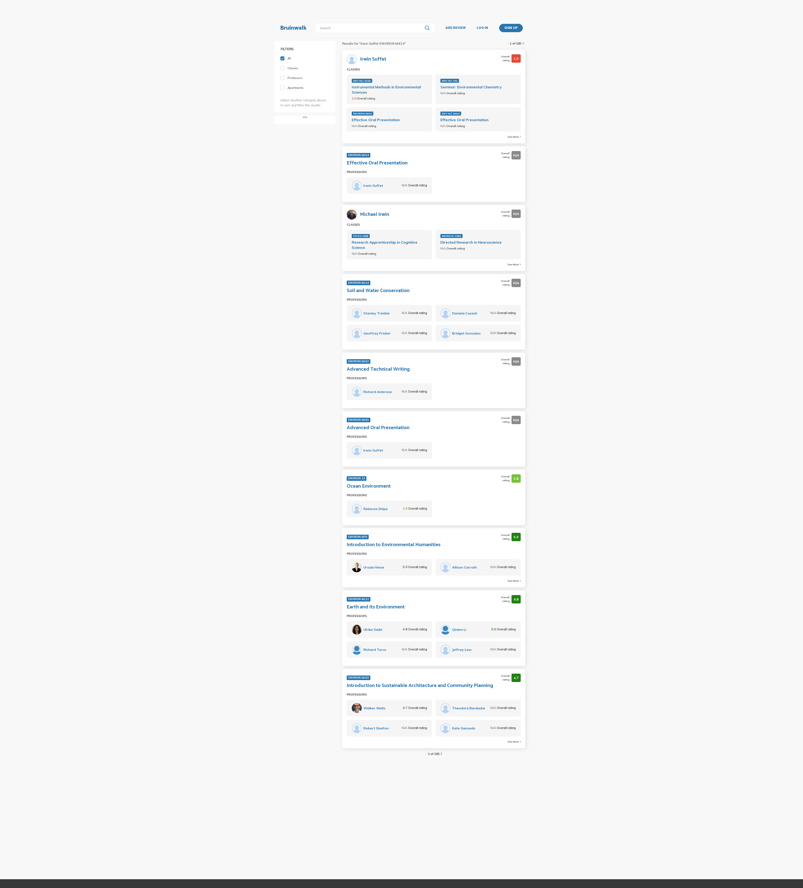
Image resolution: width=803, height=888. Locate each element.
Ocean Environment (369, 486)
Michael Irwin (374, 214)
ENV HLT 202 (450, 80)
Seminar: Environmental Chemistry (471, 87)
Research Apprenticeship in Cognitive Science (384, 245)
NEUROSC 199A (451, 236)
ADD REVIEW (455, 28)
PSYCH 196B (360, 236)
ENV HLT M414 (451, 113)
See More (513, 136)
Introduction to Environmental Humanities (394, 545)
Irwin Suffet (373, 59)
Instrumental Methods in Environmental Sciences (386, 90)
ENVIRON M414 (362, 113)
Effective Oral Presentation (376, 119)
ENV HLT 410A (362, 80)
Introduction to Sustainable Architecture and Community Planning (420, 686)
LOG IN (482, 28)
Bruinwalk (293, 28)
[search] (370, 28)
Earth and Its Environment (376, 607)
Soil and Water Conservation (378, 291)
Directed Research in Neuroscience (471, 242)
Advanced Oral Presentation (378, 428)
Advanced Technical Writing (378, 369)
